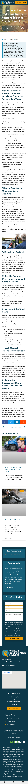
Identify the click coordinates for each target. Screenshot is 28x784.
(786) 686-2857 (8, 665)
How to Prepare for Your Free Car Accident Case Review (13, 469)
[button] (5, 422)
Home (5, 27)
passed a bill (16, 127)
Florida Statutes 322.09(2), (17, 170)
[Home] (4, 782)
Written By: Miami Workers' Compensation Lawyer (11, 44)
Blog (16, 39)
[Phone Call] (14, 782)
